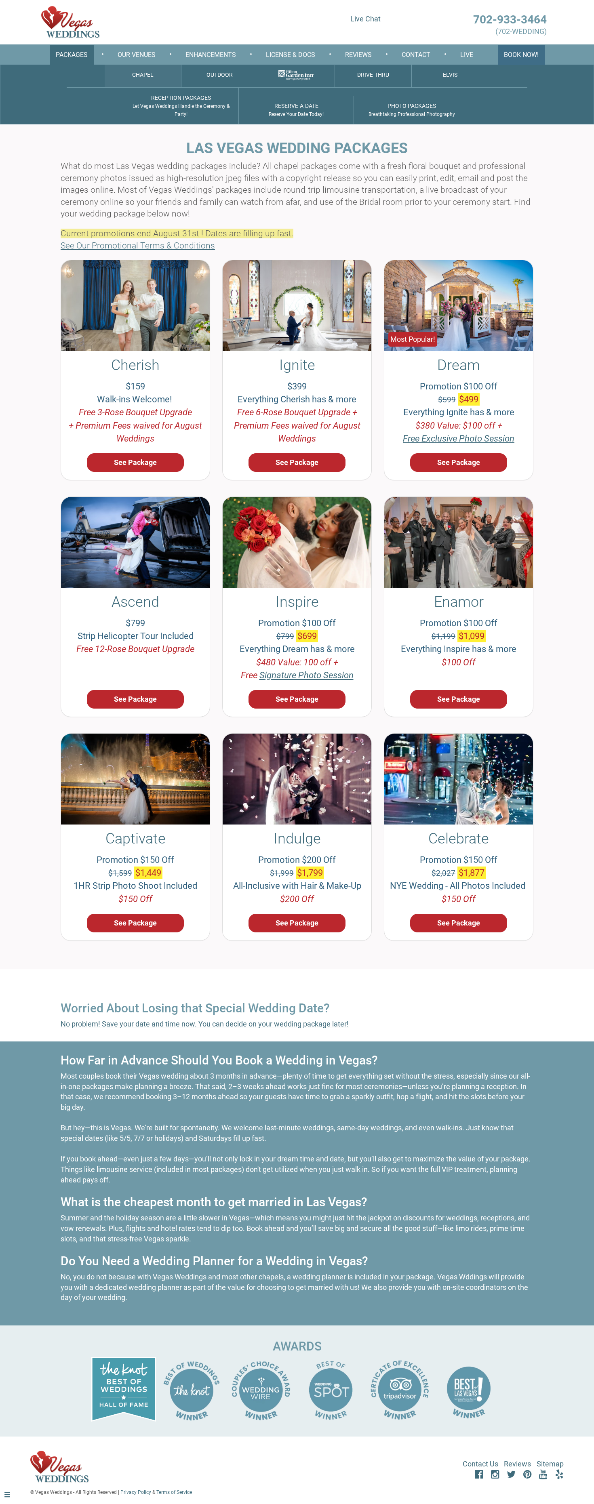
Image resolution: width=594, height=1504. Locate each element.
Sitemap (550, 1464)
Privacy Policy (135, 1492)
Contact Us (480, 1464)
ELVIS (450, 75)
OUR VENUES (137, 55)
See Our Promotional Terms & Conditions (138, 245)
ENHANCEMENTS (210, 55)
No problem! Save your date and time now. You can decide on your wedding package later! (205, 1024)
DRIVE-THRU (373, 75)
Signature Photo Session (306, 675)
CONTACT (416, 55)
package (420, 1277)
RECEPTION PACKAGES (181, 106)
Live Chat (365, 19)
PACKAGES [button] (72, 55)
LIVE (466, 55)
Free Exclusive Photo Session (458, 438)
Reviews (517, 1464)
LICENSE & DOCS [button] (290, 55)
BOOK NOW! (521, 55)
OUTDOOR (219, 75)
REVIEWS (358, 55)
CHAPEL (143, 75)
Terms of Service (174, 1492)
